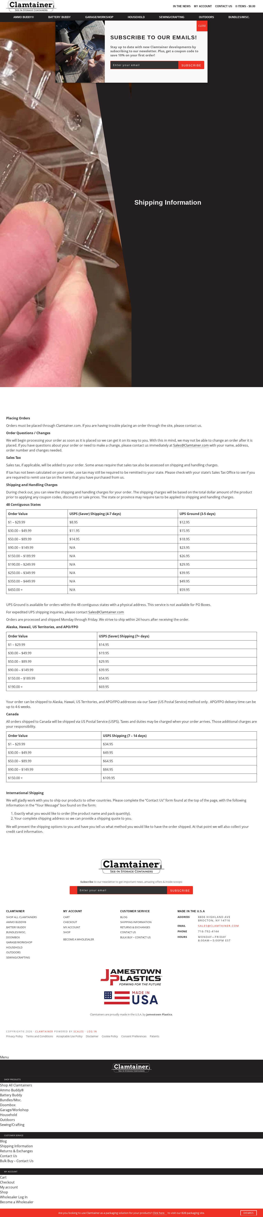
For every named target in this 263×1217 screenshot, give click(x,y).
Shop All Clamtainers (21, 917)
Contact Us (128, 932)
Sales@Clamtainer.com (191, 445)
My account (71, 927)
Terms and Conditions (39, 1036)
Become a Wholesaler (78, 939)
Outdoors (13, 952)
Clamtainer (44, 1031)
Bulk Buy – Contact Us (135, 937)
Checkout (70, 922)
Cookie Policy (110, 1036)
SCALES (79, 1031)
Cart (66, 917)
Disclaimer (92, 1036)
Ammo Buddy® (16, 922)
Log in (92, 1031)
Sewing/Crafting (18, 957)
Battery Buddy (16, 927)
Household (14, 947)
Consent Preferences (133, 1036)
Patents (154, 1036)
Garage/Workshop (19, 942)
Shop (66, 932)
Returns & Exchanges (135, 927)
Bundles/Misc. (16, 932)
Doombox (13, 937)
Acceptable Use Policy (69, 1036)
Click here (158, 1213)
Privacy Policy (14, 1036)
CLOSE (202, 26)
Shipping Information (136, 922)
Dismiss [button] (248, 1213)
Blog (123, 917)
